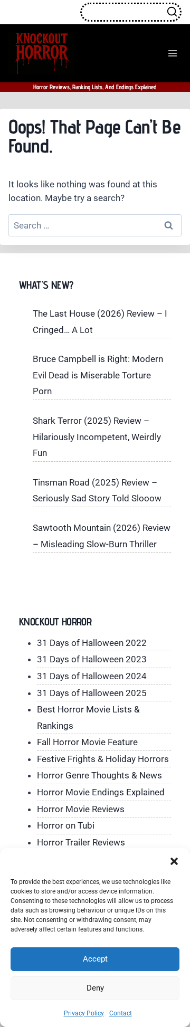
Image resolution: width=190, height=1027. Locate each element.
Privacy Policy (84, 1013)
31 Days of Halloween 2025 (92, 693)
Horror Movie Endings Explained (101, 792)
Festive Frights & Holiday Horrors (103, 759)
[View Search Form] (131, 12)
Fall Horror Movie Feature (87, 742)
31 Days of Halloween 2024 (92, 676)
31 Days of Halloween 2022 (92, 643)
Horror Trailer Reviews (81, 842)
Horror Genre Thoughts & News (99, 775)
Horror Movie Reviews (81, 809)
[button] (174, 861)
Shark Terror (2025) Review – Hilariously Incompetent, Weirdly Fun (97, 436)
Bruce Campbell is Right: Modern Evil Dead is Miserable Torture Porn (98, 375)
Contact (120, 1013)
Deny (95, 988)
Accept (95, 959)
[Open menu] (172, 53)
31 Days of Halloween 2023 (92, 659)
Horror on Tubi (65, 825)
